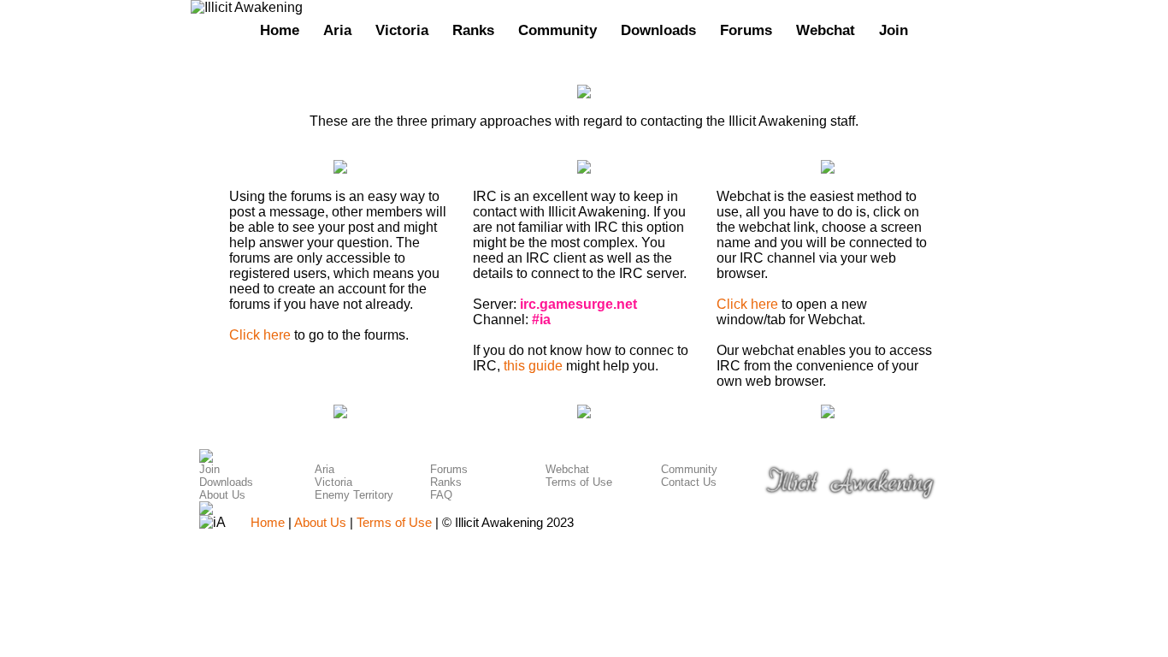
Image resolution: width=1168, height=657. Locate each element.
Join (893, 29)
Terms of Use (579, 482)
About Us (222, 494)
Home (279, 29)
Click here (260, 335)
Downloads (658, 29)
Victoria (401, 29)
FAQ (441, 494)
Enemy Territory (354, 494)
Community (557, 29)
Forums (746, 29)
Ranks (473, 29)
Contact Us (689, 482)
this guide (533, 365)
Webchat (825, 29)
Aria (337, 29)
